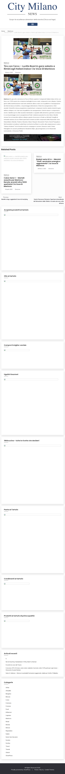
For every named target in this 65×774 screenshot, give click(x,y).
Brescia (8, 697)
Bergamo (8, 694)
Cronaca (8, 706)
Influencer (9, 712)
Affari (7, 687)
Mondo (8, 724)
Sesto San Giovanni (12, 737)
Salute (7, 734)
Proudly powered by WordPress (21, 769)
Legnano (8, 715)
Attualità (8, 690)
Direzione (18, 72)
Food (7, 709)
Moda (7, 721)
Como (7, 700)
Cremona (8, 703)
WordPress (9, 755)
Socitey (8, 743)
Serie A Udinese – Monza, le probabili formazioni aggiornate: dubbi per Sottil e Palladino (32, 673)
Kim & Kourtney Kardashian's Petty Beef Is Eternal (21, 662)
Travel (7, 746)
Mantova (6, 63)
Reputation (9, 731)
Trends (8, 749)
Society (8, 740)
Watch (8, 752)
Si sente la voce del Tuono (13, 665)
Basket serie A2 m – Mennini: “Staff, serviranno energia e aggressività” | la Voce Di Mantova (48, 162)
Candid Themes (49, 769)
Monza (8, 727)
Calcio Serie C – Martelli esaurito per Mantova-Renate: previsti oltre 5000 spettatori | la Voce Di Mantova (15, 182)
